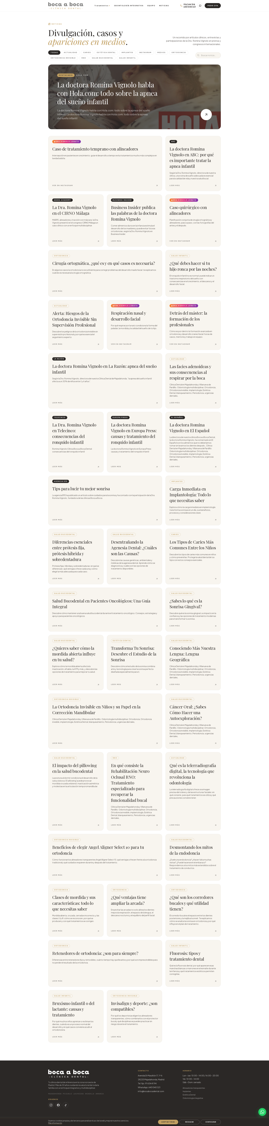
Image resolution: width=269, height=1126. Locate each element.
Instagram (145, 52)
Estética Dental (189, 1095)
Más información (55, 1123)
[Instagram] (51, 1105)
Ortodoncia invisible (63, 58)
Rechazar (189, 1122)
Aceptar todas (168, 1122)
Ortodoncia (178, 52)
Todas (54, 52)
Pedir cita (212, 5)
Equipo (151, 5)
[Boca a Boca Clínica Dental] (65, 5)
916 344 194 (189, 4)
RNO (84, 58)
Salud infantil (127, 58)
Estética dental (106, 52)
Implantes (127, 52)
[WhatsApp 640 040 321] (200, 5)
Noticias (164, 5)
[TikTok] (65, 1105)
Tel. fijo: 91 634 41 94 (147, 1083)
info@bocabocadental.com (151, 1091)
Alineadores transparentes (194, 1088)
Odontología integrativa (193, 1098)
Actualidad (70, 52)
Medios (161, 52)
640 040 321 (190, 7)
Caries (87, 52)
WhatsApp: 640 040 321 (149, 1087)
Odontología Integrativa (128, 5)
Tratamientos (102, 5)
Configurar (210, 1122)
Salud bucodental (102, 58)
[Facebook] (58, 1105)
